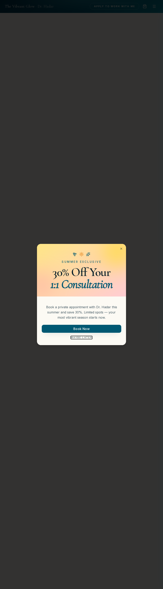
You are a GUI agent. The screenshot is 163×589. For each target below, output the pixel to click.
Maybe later (81, 337)
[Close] (121, 248)
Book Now (81, 329)
